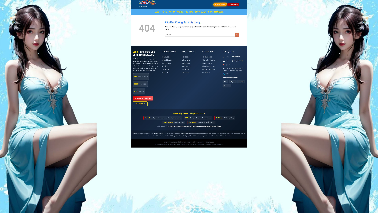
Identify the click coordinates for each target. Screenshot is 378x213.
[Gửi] (237, 35)
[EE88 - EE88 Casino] (147, 2)
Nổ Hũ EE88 (185, 57)
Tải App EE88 (166, 69)
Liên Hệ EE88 (206, 72)
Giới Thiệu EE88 (207, 57)
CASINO (179, 12)
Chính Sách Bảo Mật (208, 60)
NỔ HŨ (164, 12)
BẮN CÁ (172, 12)
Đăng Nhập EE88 (140, 104)
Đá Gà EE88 (185, 72)
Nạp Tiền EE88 (166, 63)
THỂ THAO (188, 12)
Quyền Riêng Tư (207, 63)
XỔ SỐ (197, 12)
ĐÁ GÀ (203, 12)
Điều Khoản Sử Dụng (208, 66)
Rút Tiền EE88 (166, 66)
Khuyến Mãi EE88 (215, 12)
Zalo (225, 82)
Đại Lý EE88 (165, 72)
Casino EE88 (186, 63)
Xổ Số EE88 (185, 69)
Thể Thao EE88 (186, 66)
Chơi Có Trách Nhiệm (208, 69)
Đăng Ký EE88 (166, 57)
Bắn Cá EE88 (186, 60)
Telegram (232, 82)
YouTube (241, 82)
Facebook (226, 86)
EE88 (157, 12)
